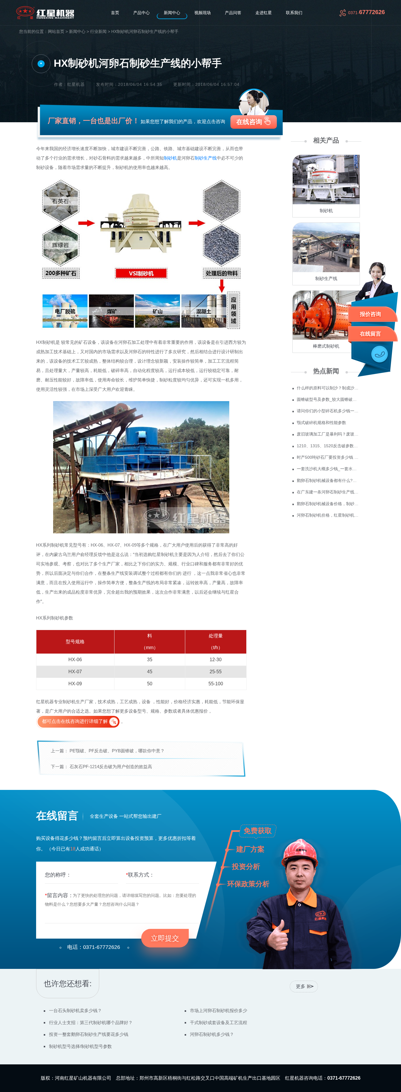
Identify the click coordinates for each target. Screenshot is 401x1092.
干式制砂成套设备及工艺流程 (218, 1022)
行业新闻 (98, 31)
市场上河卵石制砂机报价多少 (218, 1010)
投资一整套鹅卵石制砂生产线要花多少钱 (88, 1034)
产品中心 (141, 12)
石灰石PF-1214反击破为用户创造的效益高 (111, 766)
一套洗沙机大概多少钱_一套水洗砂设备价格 (328, 468)
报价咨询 (370, 314)
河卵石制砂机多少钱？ (212, 1034)
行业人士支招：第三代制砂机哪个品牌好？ (91, 1022)
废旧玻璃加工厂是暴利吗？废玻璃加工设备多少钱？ (328, 434)
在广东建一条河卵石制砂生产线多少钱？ (328, 492)
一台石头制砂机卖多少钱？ (75, 1010)
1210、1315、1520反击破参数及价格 (328, 445)
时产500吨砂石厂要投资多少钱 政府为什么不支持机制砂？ (328, 457)
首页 (115, 12)
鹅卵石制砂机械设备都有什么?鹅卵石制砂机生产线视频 (328, 480)
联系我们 (294, 12)
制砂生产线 (206, 157)
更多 (300, 986)
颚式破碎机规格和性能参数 (321, 422)
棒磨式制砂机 (326, 346)
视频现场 (202, 12)
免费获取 (258, 831)
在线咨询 (249, 121)
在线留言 (370, 334)
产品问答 (233, 12)
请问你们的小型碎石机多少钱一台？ (328, 410)
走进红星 (263, 12)
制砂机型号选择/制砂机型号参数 (80, 1046)
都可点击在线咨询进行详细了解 (75, 721)
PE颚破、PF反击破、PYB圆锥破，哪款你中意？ (117, 750)
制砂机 (170, 157)
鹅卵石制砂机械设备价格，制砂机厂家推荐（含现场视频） (328, 503)
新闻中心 (172, 12)
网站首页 (56, 31)
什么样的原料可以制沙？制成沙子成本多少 (328, 388)
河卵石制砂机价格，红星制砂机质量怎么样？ (328, 515)
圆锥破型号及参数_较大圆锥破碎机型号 (328, 399)
